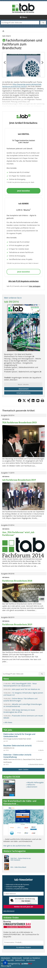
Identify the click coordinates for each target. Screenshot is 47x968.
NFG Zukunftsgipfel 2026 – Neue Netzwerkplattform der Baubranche (20, 684)
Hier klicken (25, 901)
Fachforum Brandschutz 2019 (17, 624)
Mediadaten (5, 958)
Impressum (30, 960)
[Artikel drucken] (42, 400)
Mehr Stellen (23, 769)
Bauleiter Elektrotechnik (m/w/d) (17, 745)
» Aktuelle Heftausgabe (35, 782)
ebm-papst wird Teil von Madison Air (21, 689)
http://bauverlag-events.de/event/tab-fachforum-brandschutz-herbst (22, 85)
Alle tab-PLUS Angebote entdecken (23, 281)
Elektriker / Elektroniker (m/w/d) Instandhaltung (17, 755)
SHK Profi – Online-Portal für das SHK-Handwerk (20, 859)
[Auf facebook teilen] (19, 401)
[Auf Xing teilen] (28, 401)
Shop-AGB (10, 960)
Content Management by (11, 964)
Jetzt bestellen (23, 191)
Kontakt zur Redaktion (31, 958)
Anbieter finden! (24, 947)
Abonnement (24, 389)
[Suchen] (43, 22)
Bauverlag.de (6, 966)
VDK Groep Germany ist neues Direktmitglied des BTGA (19, 711)
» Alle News (7, 722)
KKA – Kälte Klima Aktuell (18, 867)
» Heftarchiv (30, 785)
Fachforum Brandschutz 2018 (17, 580)
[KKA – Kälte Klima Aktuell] (7, 867)
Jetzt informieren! (8, 911)
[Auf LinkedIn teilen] (33, 401)
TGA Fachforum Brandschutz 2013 (19, 422)
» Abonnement (31, 787)
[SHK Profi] (7, 859)
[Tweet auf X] (24, 401)
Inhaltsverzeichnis (23, 393)
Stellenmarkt (17, 958)
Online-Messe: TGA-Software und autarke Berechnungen (20, 699)
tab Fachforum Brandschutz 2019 (19, 480)
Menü (24, 17)
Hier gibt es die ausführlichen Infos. (17, 846)
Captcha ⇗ (32, 903)
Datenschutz (20, 960)
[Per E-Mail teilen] (38, 400)
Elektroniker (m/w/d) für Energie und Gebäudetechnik (19, 735)
